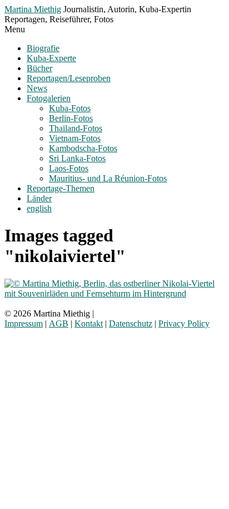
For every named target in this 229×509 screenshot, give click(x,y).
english (39, 208)
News (37, 88)
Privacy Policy (184, 323)
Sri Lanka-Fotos (77, 158)
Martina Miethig (32, 9)
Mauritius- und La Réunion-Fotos (108, 178)
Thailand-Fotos (75, 128)
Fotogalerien (49, 98)
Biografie (43, 48)
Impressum (23, 323)
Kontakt (88, 323)
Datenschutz (130, 323)
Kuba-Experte (51, 58)
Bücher (39, 68)
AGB (58, 323)
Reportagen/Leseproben (69, 78)
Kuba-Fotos (70, 108)
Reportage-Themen (60, 188)
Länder (39, 198)
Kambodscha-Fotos (83, 148)
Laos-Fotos (68, 168)
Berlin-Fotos (71, 118)
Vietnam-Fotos (75, 138)
